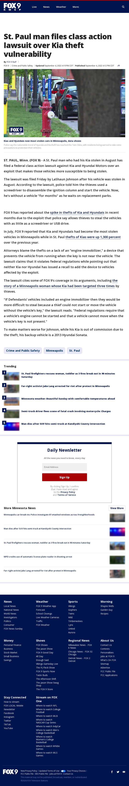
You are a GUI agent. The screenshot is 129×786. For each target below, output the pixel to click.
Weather (42, 601)
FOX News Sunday (13, 628)
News (8, 601)
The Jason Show (44, 648)
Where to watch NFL (46, 705)
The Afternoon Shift (46, 678)
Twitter (7, 720)
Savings (7, 660)
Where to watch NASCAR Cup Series (46, 721)
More (76, 6)
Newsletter (9, 709)
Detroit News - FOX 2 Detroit (79, 659)
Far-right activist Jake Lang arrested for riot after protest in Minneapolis (65, 386)
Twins (71, 613)
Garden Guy (106, 609)
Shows (40, 640)
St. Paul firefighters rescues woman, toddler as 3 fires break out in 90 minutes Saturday (47, 542)
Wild (70, 617)
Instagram (9, 716)
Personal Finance (12, 644)
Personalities (107, 652)
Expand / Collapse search (123, 6)
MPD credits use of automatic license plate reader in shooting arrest (38, 556)
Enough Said (42, 660)
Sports (73, 601)
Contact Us (106, 644)
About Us (107, 640)
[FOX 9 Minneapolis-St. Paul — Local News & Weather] (14, 7)
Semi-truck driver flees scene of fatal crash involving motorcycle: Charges (66, 411)
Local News (10, 606)
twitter (118, 771)
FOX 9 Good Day (44, 652)
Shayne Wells (107, 606)
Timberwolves (75, 621)
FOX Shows (42, 644)
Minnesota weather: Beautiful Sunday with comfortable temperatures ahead (68, 398)
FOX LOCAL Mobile (13, 705)
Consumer (9, 624)
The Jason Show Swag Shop (47, 684)
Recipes (104, 613)
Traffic (39, 621)
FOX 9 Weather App (46, 606)
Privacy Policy (68, 492)
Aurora (71, 632)
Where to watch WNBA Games (48, 747)
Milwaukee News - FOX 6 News (80, 646)
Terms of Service (66, 494)
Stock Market (10, 652)
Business (8, 648)
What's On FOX (108, 660)
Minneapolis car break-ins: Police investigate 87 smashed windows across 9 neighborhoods (49, 514)
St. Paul (74, 350)
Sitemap (105, 663)
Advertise (105, 667)
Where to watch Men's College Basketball (47, 731)
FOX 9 (6, 65)
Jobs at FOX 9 (107, 656)
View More (117, 508)
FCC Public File (108, 671)
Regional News (78, 640)
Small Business (11, 656)
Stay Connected (15, 697)
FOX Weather (43, 624)
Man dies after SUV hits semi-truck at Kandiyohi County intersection (63, 423)
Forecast (40, 609)
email (123, 771)
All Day (39, 656)
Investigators (10, 617)
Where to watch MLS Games (46, 754)
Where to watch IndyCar (48, 726)
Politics (7, 621)
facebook (112, 771)
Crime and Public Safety (22, 65)
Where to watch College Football (48, 711)
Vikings (71, 606)
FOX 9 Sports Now (45, 671)
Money (8, 640)
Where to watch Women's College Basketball (45, 739)
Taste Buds (42, 675)
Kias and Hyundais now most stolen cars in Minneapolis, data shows (42, 140)
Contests (105, 648)
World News (10, 613)
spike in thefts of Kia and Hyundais (77, 212)
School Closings (44, 613)
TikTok (7, 724)
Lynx (70, 624)
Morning (106, 601)
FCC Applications (109, 675)
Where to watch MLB (47, 715)
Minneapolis (54, 350)
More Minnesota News (20, 508)
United (71, 628)
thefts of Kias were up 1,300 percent (93, 237)
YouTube (8, 728)
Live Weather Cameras (47, 617)
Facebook (9, 713)
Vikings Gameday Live (47, 663)
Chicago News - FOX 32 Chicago (80, 653)
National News (11, 609)
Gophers (72, 609)
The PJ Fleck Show (45, 667)
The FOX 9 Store (44, 689)
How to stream (11, 701)
